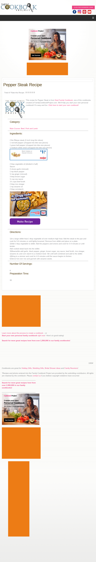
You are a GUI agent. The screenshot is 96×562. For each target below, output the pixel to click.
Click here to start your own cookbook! (63, 105)
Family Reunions (71, 368)
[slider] (30, 92)
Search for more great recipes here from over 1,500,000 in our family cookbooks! (36, 341)
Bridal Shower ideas (52, 368)
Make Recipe (25, 221)
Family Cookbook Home (19, 8)
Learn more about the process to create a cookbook (22, 333)
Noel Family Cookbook (64, 100)
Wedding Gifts (38, 368)
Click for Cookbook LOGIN (83, 7)
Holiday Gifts (27, 368)
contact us (37, 376)
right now (23, 336)
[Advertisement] (47, 69)
